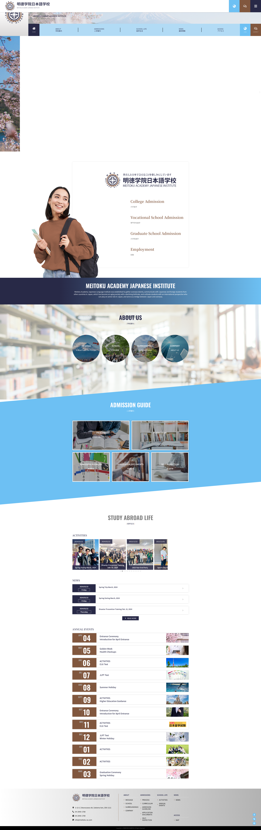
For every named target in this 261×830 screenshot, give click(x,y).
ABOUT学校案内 (58, 30)
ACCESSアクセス (220, 30)
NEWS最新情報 (182, 30)
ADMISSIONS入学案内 (99, 30)
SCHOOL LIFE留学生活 (141, 30)
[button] (1, 92)
